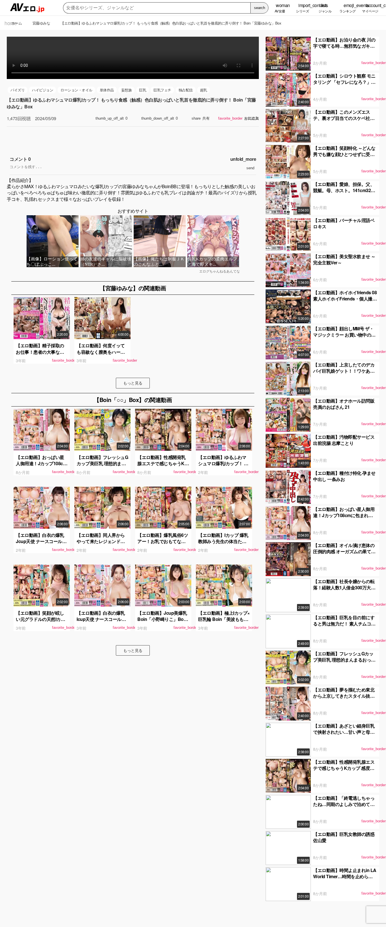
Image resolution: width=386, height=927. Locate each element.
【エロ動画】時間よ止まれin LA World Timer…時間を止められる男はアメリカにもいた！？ (345, 876)
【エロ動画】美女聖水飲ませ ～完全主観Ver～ (344, 259)
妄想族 (126, 90)
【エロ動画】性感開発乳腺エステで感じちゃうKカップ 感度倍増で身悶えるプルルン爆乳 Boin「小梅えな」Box (344, 771)
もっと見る (132, 383)
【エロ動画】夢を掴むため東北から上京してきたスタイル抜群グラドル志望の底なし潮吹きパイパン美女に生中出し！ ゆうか (344, 699)
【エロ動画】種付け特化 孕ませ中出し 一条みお (344, 476)
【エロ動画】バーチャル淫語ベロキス (343, 223)
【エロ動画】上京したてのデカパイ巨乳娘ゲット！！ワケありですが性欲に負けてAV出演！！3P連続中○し (344, 374)
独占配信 (186, 90)
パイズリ (17, 90)
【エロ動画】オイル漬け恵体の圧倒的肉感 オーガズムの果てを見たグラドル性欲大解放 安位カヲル (344, 554)
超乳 (203, 90)
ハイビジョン (42, 90)
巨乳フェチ (162, 90)
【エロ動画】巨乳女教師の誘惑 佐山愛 (343, 837)
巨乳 (142, 90)
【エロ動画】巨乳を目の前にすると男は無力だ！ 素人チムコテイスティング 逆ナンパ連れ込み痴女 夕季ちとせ (344, 627)
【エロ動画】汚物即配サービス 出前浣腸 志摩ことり (343, 440)
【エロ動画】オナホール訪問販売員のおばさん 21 (343, 403)
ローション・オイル (76, 90)
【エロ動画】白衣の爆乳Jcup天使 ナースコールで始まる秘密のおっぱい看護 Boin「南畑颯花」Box (41, 544)
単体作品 (107, 90)
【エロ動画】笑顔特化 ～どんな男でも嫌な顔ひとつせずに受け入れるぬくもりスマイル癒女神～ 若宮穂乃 (344, 157)
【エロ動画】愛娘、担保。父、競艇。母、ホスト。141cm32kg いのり (344, 190)
